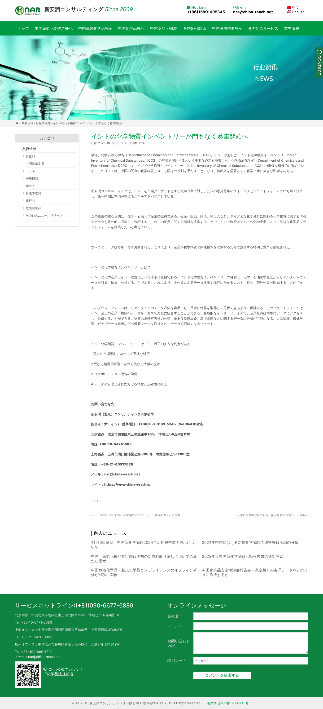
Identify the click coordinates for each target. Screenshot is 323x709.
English (298, 12)
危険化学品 (33, 208)
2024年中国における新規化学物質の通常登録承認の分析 (250, 542)
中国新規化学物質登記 (54, 28)
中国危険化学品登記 (95, 28)
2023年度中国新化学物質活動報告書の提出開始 (242, 556)
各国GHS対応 (194, 28)
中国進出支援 (35, 163)
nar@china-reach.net (253, 11)
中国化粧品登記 (131, 28)
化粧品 (30, 200)
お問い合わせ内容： (178, 643)
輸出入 (30, 186)
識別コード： (178, 660)
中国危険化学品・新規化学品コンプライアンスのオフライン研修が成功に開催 (144, 572)
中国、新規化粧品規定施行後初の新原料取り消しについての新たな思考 (144, 558)
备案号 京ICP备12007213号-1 (229, 703)
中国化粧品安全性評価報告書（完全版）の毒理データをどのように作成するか (255, 572)
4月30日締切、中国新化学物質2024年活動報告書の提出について (143, 544)
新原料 (30, 156)
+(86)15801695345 (206, 11)
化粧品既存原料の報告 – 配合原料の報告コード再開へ (272, 515)
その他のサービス (263, 28)
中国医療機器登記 (227, 28)
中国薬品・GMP (164, 28)
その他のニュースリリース (44, 215)
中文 (295, 7)
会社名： (175, 616)
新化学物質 (43, 123)
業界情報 (291, 28)
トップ (23, 28)
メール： (175, 626)
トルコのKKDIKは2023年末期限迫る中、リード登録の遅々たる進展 (135, 515)
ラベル (30, 171)
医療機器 (32, 178)
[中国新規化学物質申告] (28, 11)
